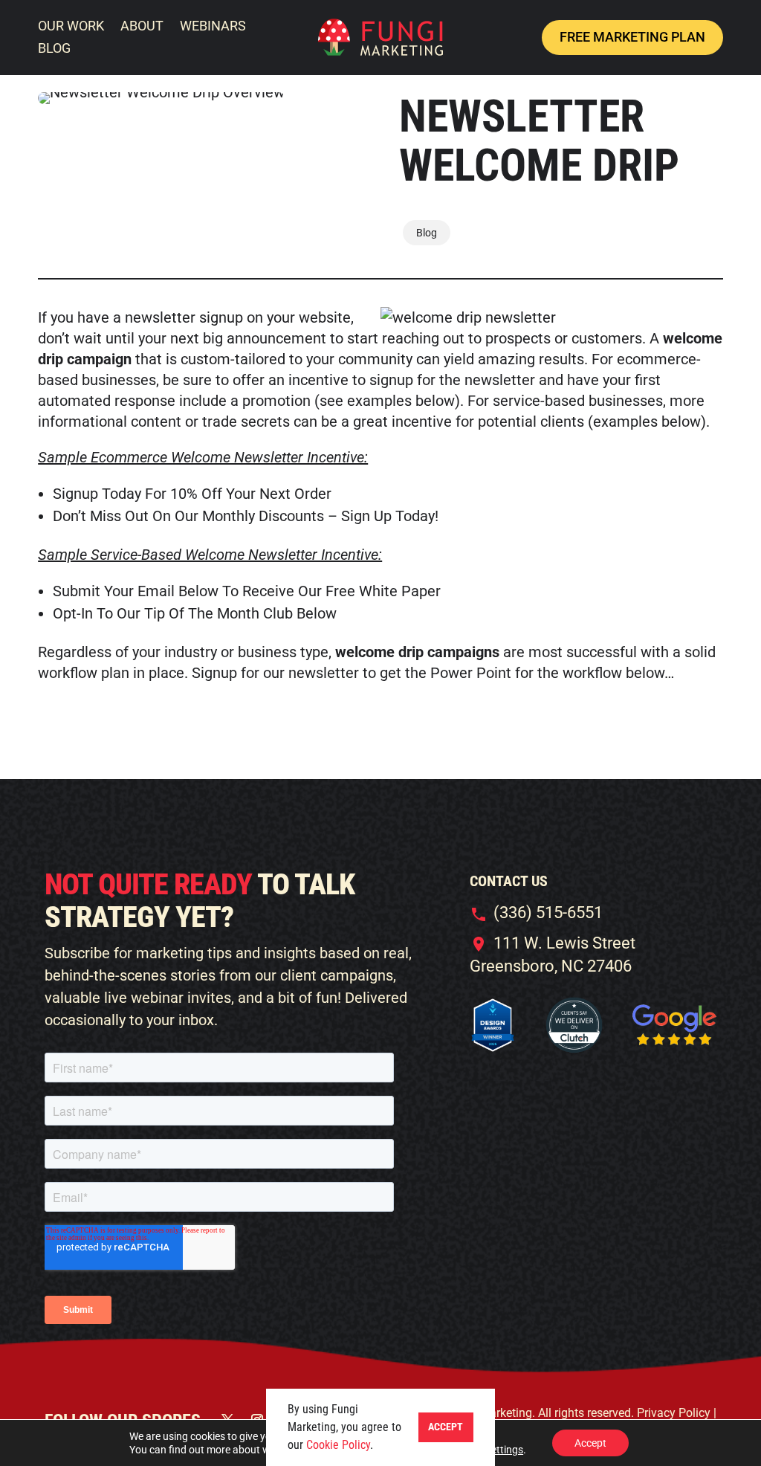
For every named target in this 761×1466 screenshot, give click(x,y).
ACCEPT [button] (445, 1427)
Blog (426, 233)
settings (504, 1450)
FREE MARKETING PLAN (632, 37)
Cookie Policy (338, 1445)
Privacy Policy (675, 1413)
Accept (590, 1443)
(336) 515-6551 (548, 912)
